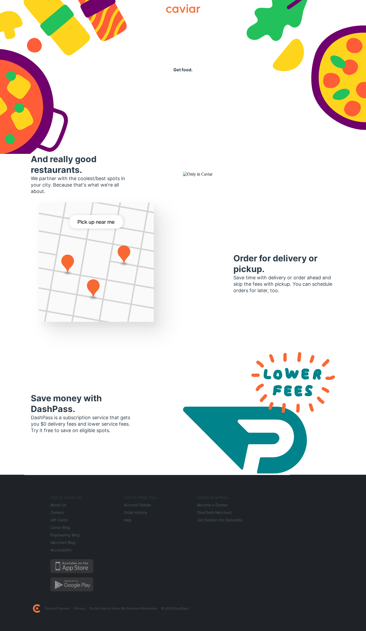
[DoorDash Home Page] (36, 608)
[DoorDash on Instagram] (278, 608)
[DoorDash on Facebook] (265, 608)
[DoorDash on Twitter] (271, 608)
